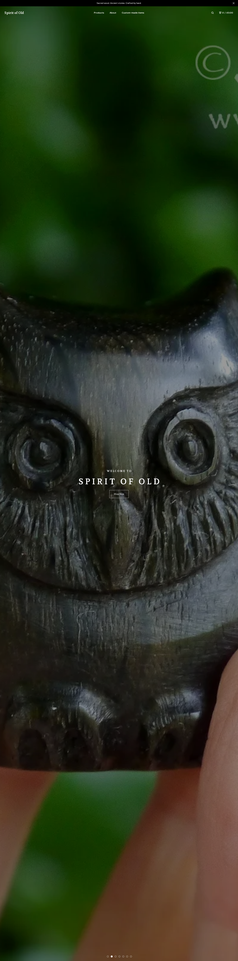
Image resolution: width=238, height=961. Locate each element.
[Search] (212, 13)
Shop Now (119, 494)
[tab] (108, 956)
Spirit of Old (14, 13)
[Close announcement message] (233, 3)
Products (99, 12)
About (113, 12)
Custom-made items (133, 12)
